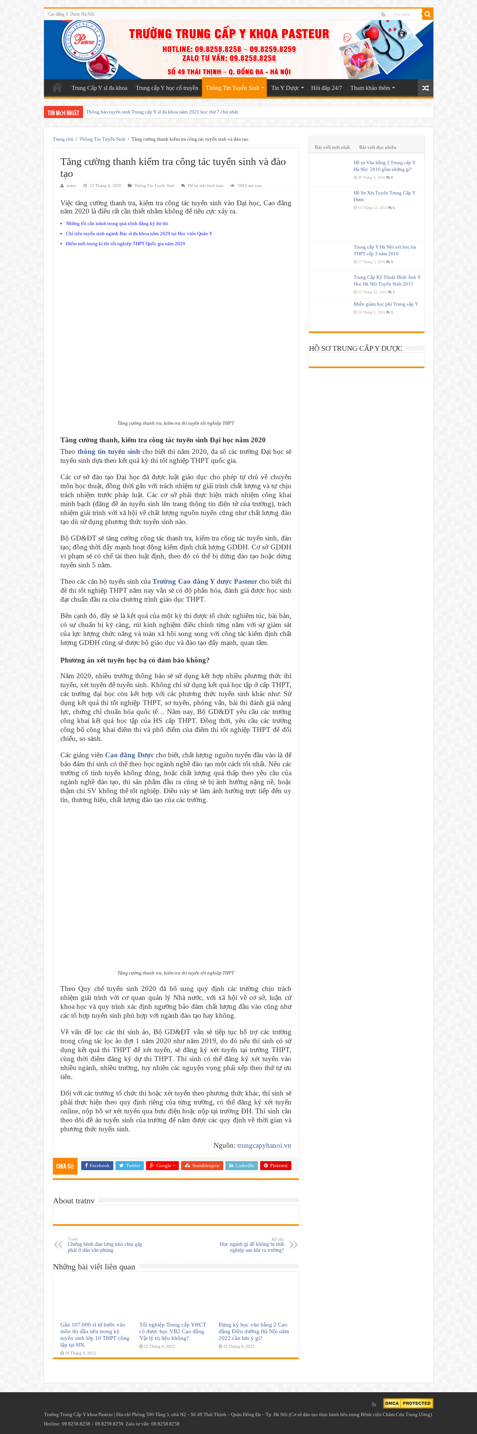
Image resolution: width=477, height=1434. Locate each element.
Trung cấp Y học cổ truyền (167, 88)
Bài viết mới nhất (332, 147)
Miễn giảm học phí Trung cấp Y (386, 304)
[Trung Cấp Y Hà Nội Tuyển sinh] (238, 49)
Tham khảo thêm (370, 88)
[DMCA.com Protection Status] (408, 1403)
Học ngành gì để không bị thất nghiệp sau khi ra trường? (252, 1245)
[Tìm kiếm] (427, 14)
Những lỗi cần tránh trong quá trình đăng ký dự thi (117, 223)
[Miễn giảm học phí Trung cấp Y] (331, 313)
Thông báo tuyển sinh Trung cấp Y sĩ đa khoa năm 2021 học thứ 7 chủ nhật (162, 112)
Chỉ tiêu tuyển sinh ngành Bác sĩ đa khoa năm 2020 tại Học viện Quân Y (139, 233)
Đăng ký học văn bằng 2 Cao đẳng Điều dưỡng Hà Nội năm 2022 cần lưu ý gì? (254, 1331)
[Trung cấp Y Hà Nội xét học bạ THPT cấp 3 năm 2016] (331, 256)
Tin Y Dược (285, 88)
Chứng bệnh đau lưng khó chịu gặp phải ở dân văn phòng (105, 1245)
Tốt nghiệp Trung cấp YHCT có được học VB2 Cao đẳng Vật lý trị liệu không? (172, 1331)
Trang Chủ (57, 87)
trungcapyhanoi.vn (264, 1145)
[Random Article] (425, 88)
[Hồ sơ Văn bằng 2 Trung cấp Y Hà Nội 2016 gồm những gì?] (331, 172)
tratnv (72, 185)
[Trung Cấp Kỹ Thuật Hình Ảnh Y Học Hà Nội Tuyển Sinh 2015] (331, 285)
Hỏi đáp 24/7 (326, 88)
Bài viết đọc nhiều (378, 147)
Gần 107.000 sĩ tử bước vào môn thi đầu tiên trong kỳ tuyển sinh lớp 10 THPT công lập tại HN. (94, 1334)
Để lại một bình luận (206, 185)
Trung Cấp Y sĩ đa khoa (99, 88)
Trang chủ (63, 139)
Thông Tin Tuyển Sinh (232, 88)
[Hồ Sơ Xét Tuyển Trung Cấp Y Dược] (331, 214)
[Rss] (383, 14)
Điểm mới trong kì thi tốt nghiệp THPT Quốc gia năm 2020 (125, 243)
